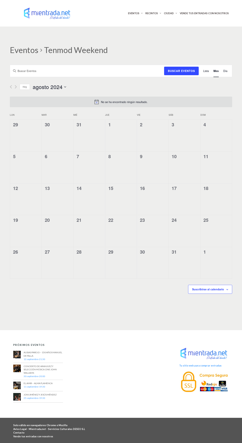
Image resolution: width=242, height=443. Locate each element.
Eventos (24, 50)
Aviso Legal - (21, 428)
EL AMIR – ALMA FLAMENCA (38, 383)
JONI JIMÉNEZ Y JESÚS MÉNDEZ (40, 394)
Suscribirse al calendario (208, 289)
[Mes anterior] (11, 87)
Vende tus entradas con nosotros (33, 436)
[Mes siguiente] (16, 87)
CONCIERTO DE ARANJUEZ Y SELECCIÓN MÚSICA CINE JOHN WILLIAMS (40, 369)
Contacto (18, 432)
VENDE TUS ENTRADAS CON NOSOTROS (204, 13)
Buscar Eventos (181, 71)
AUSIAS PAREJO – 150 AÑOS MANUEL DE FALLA (43, 354)
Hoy (25, 86)
